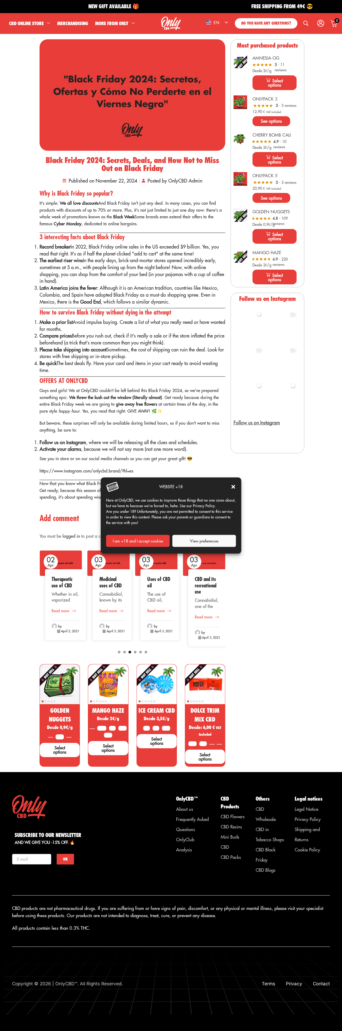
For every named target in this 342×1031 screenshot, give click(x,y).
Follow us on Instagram (257, 423)
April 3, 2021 (116, 631)
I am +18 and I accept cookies (138, 540)
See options (271, 121)
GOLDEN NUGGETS (271, 211)
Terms (268, 983)
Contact (321, 983)
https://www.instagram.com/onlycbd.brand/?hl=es (86, 471)
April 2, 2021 (70, 631)
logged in (71, 536)
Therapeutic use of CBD (62, 582)
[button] (233, 487)
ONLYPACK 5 (264, 175)
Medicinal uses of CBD (110, 582)
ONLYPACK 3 (264, 99)
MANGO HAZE (108, 710)
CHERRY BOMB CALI (271, 135)
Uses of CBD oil (158, 582)
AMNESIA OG (265, 58)
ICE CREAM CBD (156, 710)
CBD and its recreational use (205, 585)
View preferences (204, 540)
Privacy (294, 983)
